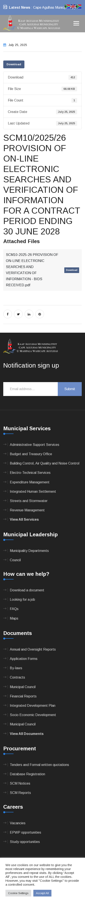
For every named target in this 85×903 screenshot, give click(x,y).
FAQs (14, 609)
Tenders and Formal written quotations (39, 765)
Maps (14, 618)
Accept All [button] (42, 893)
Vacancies (18, 823)
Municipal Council (23, 687)
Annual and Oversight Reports (33, 649)
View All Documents (27, 734)
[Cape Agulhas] (31, 23)
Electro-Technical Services (30, 472)
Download (14, 64)
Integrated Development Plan (32, 705)
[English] (73, 6)
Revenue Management (27, 510)
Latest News (19, 7)
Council (15, 560)
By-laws (16, 668)
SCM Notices (20, 783)
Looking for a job (22, 599)
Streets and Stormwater (29, 501)
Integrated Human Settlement (33, 491)
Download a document (27, 590)
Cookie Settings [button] (18, 893)
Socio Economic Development (33, 715)
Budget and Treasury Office (31, 454)
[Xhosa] (79, 6)
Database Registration (27, 774)
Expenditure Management (29, 482)
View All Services (24, 519)
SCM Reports (20, 793)
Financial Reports (23, 696)
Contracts (17, 677)
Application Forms (23, 659)
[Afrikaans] (67, 6)
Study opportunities (25, 842)
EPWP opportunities (25, 832)
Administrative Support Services (34, 445)
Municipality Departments (29, 551)
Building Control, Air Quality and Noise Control (44, 463)
